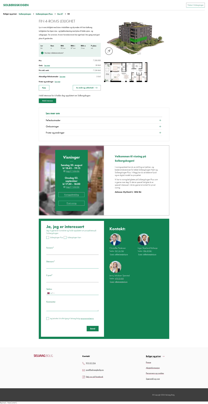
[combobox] (50, 293)
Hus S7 (60, 14)
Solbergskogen (25, 14)
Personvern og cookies (155, 373)
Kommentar (50, 301)
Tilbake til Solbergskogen (195, 5)
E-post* (49, 275)
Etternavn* (50, 261)
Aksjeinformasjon (153, 367)
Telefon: (116, 251)
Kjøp (44, 88)
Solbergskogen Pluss (44, 14)
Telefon (49, 289)
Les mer (47, 65)
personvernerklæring (87, 318)
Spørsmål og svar (153, 378)
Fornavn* (50, 247)
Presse (148, 362)
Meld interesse (47, 101)
